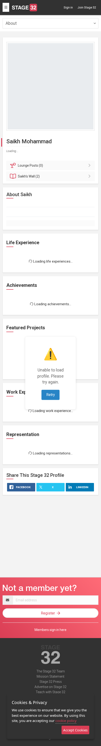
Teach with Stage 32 (50, 692)
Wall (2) (29, 176)
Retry (50, 394)
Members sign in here (50, 630)
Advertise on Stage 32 (50, 687)
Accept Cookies (75, 730)
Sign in (68, 7)
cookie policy (66, 720)
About (11, 23)
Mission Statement (50, 676)
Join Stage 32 (87, 7)
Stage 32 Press (50, 682)
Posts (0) (30, 165)
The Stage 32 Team (50, 671)
